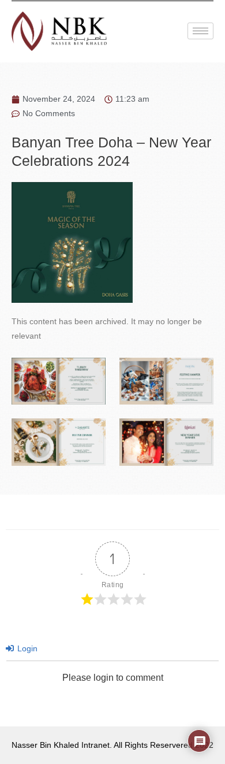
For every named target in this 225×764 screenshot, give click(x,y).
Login (26, 648)
